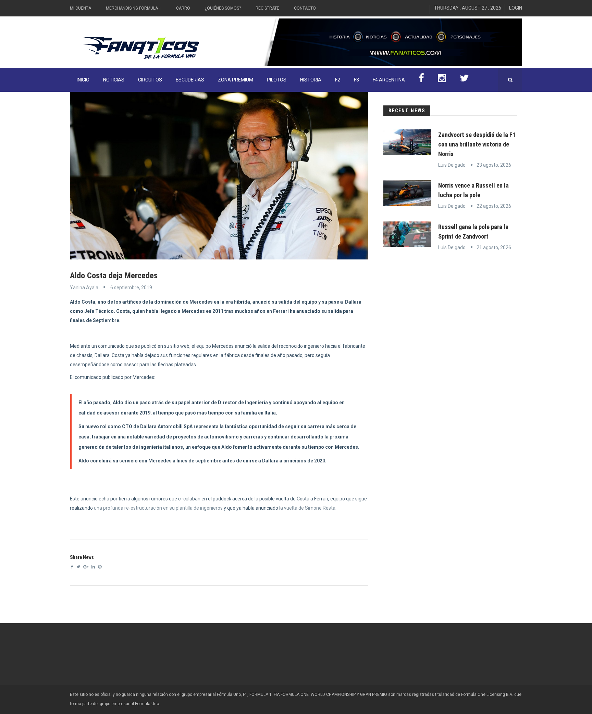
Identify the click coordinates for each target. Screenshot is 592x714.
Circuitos (150, 79)
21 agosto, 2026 (494, 247)
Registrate (267, 8)
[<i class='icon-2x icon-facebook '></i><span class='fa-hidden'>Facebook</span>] (421, 80)
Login (515, 8)
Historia (310, 79)
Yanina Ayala (84, 287)
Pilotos (276, 79)
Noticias (113, 79)
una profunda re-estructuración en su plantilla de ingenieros (158, 508)
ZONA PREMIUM (235, 79)
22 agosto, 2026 (494, 206)
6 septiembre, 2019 (131, 287)
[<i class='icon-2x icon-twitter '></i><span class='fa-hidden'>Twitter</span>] (464, 80)
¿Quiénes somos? (223, 8)
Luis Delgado (452, 165)
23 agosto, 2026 (494, 165)
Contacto (305, 8)
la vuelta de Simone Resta (306, 508)
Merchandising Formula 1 (133, 8)
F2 (337, 79)
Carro (183, 8)
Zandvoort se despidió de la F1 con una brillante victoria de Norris (477, 144)
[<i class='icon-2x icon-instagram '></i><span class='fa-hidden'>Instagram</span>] (442, 80)
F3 (356, 79)
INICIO (83, 79)
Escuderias (190, 79)
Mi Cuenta (80, 8)
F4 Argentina (389, 79)
